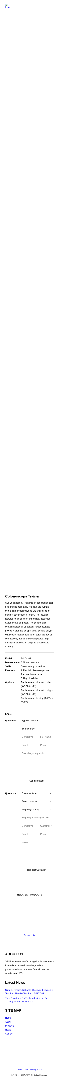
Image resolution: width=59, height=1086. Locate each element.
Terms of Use (22, 1069)
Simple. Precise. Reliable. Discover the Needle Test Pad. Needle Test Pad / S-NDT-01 (29, 992)
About (8, 1022)
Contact (9, 1034)
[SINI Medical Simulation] (8, 7)
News (8, 1030)
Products (9, 1026)
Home (8, 1018)
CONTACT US (12, 1042)
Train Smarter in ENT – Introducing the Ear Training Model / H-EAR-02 (26, 1000)
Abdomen (30, 29)
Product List (29, 935)
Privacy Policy (36, 1069)
